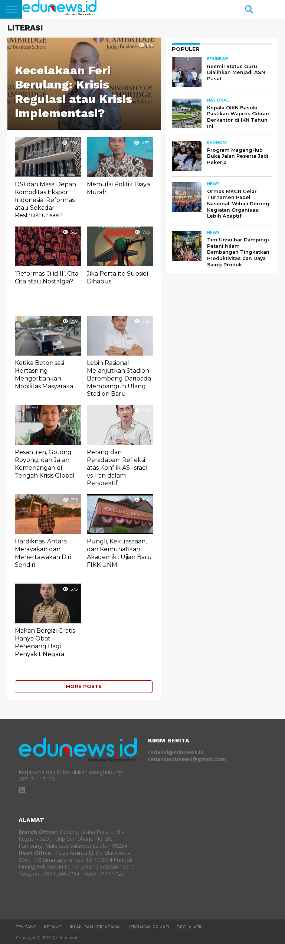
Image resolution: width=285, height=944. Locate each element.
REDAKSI (53, 926)
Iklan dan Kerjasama (95, 926)
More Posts (84, 686)
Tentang (26, 926)
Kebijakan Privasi (148, 926)
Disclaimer (189, 926)
